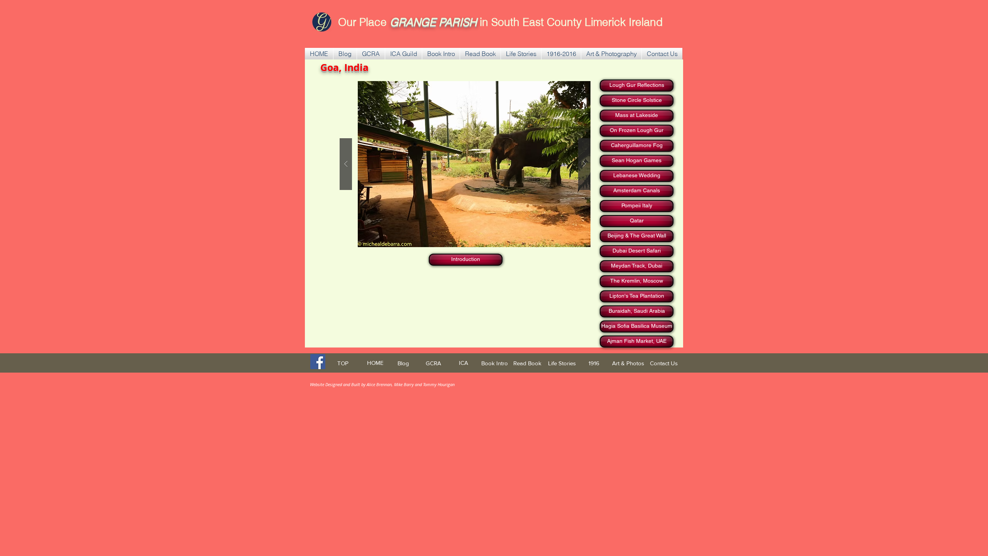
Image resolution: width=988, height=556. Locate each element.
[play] (569, 87)
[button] (371, 53)
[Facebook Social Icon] (317, 361)
